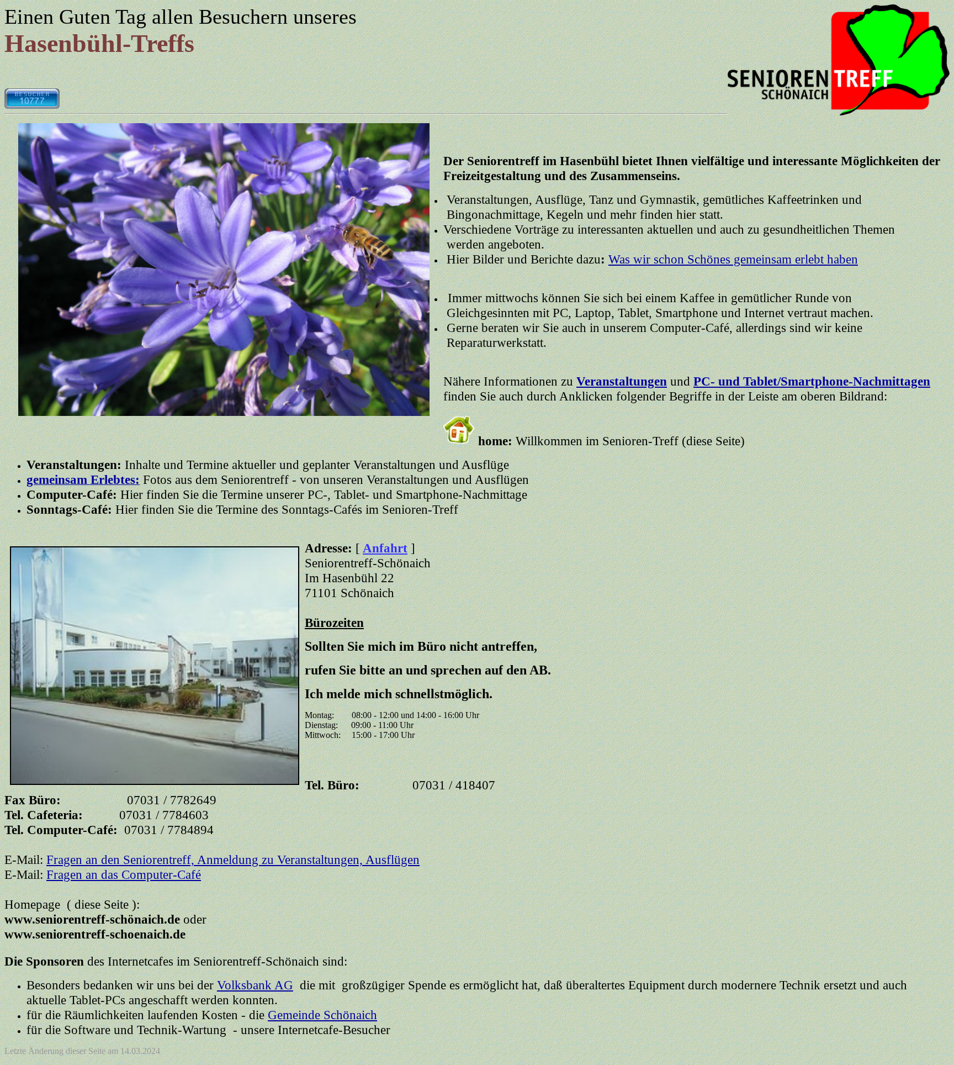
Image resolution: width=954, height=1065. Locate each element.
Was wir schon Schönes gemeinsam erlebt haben (733, 259)
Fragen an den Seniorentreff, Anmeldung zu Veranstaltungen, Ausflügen (233, 859)
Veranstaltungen (621, 381)
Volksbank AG (255, 985)
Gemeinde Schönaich (322, 1015)
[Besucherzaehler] (32, 105)
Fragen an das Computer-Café (123, 874)
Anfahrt (385, 548)
